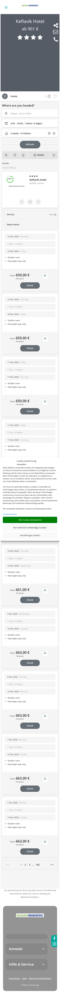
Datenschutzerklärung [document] (40, 978)
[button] (30, 915)
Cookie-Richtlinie (10, 514)
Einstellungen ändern (30, 535)
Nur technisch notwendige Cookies (30, 527)
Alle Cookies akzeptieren (30, 519)
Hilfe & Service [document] (21, 964)
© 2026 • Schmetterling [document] (30, 985)
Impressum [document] (14, 978)
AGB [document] (24, 978)
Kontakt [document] (16, 949)
